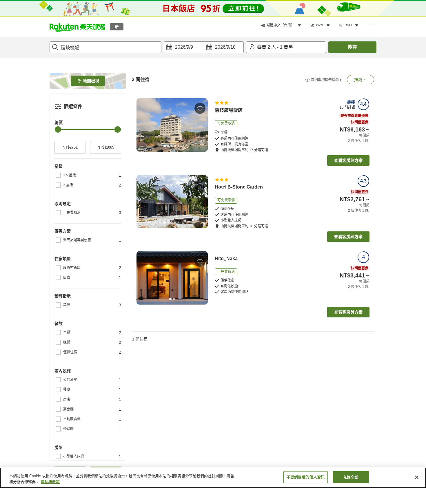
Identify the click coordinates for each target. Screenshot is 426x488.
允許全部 (350, 477)
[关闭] (416, 477)
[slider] (58, 129)
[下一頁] (201, 125)
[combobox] (105, 47)
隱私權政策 (50, 482)
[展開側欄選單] (371, 26)
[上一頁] (143, 125)
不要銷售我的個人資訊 (306, 477)
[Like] (199, 108)
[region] (213, 477)
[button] (77, 26)
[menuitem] (282, 25)
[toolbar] (204, 47)
